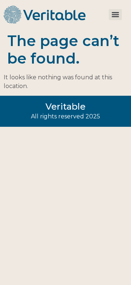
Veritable (65, 106)
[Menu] (115, 14)
